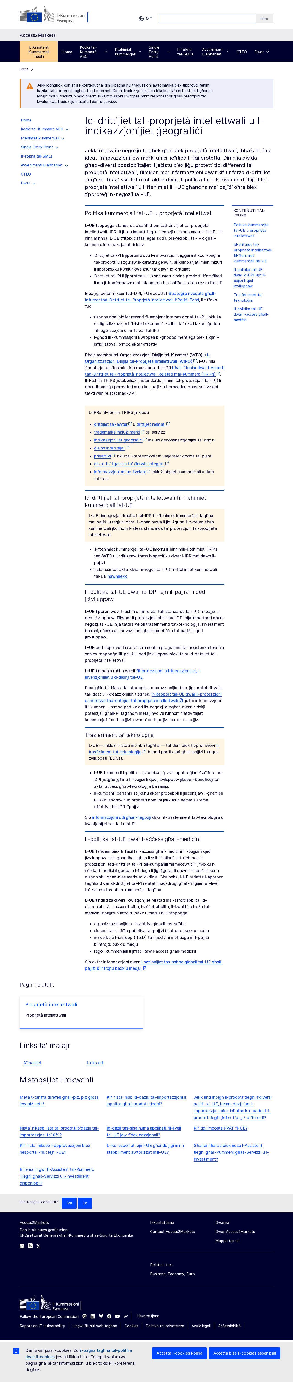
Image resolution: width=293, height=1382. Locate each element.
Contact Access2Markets (172, 1231)
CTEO (242, 52)
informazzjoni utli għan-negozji (121, 817)
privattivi (102, 456)
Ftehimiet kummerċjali (125, 51)
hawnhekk (117, 576)
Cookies (131, 1326)
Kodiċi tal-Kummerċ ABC (88, 52)
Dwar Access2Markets (235, 1231)
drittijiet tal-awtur (111, 424)
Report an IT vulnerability (42, 1326)
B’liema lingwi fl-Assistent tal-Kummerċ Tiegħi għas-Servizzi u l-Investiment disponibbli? (57, 1176)
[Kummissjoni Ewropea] (57, 14)
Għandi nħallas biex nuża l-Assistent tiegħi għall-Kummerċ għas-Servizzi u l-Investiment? (231, 1152)
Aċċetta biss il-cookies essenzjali (244, 1353)
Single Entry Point (154, 52)
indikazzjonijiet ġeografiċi (118, 440)
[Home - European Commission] (53, 1304)
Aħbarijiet (32, 1062)
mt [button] (149, 18)
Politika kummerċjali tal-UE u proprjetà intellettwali (251, 230)
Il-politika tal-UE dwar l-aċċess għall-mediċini (251, 314)
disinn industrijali (109, 448)
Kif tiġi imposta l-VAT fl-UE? (220, 1128)
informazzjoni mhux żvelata (120, 471)
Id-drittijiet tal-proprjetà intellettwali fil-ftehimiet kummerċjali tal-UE (253, 252)
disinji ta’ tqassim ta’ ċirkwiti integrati (129, 463)
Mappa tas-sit (227, 1240)
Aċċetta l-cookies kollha (179, 1353)
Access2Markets (34, 1222)
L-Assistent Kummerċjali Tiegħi (38, 52)
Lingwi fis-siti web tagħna (95, 1326)
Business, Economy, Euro (172, 1274)
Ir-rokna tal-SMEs (185, 51)
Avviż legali (201, 1326)
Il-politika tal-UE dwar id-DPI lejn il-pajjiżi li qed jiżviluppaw (250, 277)
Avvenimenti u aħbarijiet (212, 51)
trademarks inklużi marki (117, 432)
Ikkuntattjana (147, 1316)
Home (67, 52)
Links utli (95, 1062)
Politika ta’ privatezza (165, 1326)
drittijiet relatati (150, 424)
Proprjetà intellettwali (51, 1004)
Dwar (259, 52)
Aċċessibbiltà (229, 1326)
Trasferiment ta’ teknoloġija (248, 297)
